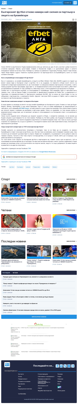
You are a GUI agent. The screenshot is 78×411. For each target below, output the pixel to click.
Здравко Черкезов (27, 19)
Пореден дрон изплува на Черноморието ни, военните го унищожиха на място (28, 277)
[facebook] (57, 366)
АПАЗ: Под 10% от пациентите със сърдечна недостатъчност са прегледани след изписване (42, 327)
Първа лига (36, 167)
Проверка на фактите (44, 378)
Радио (59, 376)
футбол (12, 167)
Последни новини (57, 2)
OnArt (59, 387)
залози (28, 167)
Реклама (60, 374)
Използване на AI (43, 385)
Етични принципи (43, 374)
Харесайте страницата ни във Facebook (16, 162)
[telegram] (72, 366)
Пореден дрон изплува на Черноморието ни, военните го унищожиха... (11, 261)
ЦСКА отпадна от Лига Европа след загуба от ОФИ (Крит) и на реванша (63, 199)
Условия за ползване (24, 381)
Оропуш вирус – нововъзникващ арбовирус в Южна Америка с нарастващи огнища (40, 351)
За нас (20, 376)
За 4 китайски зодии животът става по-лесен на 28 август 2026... (13, 230)
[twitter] (65, 366)
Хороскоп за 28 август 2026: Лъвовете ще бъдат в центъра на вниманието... (64, 230)
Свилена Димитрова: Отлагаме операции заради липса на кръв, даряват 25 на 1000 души (32, 310)
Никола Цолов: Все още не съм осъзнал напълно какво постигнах (38, 199)
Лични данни (61, 390)
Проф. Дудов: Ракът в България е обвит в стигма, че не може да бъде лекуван (28, 297)
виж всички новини (39, 317)
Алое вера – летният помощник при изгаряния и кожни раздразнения (37, 335)
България (20, 167)
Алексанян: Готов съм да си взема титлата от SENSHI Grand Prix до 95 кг (26, 290)
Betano (55, 167)
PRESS (40, 388)
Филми (59, 381)
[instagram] (69, 366)
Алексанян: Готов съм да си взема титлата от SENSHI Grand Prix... (13, 199)
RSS (59, 383)
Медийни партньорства (45, 390)
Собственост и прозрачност (46, 376)
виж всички (71, 179)
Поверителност (22, 378)
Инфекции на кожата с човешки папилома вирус (32, 343)
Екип (19, 386)
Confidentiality (22, 393)
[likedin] (61, 366)
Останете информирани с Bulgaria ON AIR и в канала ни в (28, 152)
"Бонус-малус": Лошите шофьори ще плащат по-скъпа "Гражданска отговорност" (29, 283)
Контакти (21, 374)
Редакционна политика (25, 388)
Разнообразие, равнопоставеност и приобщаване (44, 382)
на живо (67, 2)
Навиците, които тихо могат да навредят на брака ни (20, 303)
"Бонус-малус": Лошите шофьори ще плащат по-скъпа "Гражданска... (38, 261)
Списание (60, 378)
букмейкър (46, 167)
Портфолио (21, 383)
